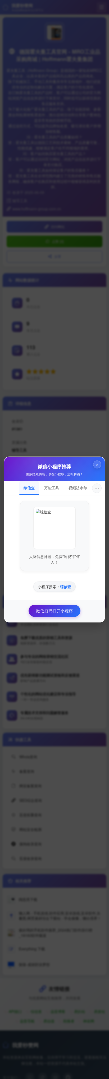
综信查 (29, 487)
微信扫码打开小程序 (54, 610)
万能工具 (51, 487)
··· (96, 488)
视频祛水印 (78, 487)
